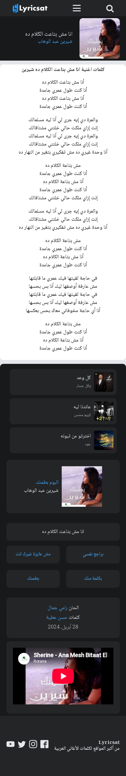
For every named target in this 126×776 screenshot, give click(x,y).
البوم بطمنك (47, 482)
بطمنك (33, 578)
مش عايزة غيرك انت (33, 554)
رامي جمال (57, 608)
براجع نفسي (93, 554)
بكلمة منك (93, 578)
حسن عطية (57, 617)
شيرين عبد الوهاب (55, 41)
